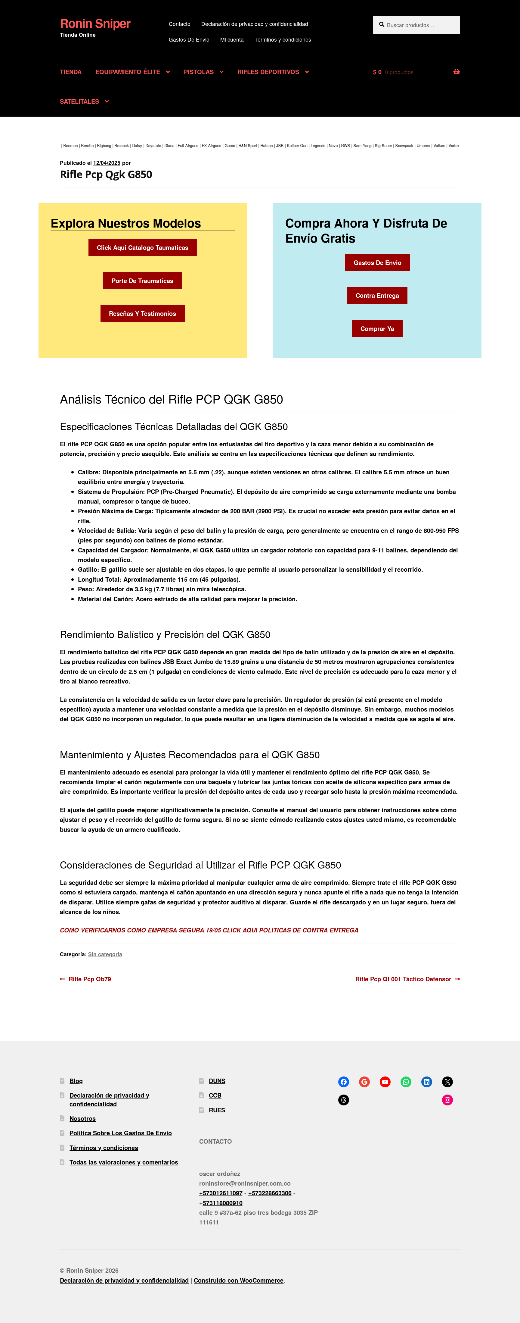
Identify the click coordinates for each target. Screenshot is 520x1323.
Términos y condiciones (283, 39)
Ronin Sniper (95, 22)
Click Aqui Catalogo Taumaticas (142, 247)
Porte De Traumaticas (142, 280)
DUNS (217, 1080)
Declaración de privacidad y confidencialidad (254, 23)
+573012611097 (221, 1192)
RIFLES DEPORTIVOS (268, 71)
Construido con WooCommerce (238, 1280)
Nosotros (83, 1118)
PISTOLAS (199, 71)
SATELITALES (79, 101)
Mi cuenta (232, 39)
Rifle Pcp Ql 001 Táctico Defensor (403, 978)
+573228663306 (270, 1192)
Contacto (179, 23)
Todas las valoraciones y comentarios (124, 1162)
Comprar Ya (377, 328)
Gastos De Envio (189, 39)
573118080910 (223, 1202)
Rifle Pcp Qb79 (89, 978)
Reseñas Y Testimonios (142, 313)
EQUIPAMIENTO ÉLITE (127, 71)
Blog (76, 1080)
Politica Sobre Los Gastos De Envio (121, 1132)
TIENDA (71, 71)
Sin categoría (105, 954)
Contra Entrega (377, 295)
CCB (215, 1095)
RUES (217, 1109)
